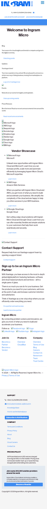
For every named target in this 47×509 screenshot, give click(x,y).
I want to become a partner (12, 310)
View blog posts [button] (9, 58)
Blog (35, 347)
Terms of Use (38, 345)
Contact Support (9, 260)
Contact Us (37, 353)
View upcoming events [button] (11, 98)
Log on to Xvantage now (11, 82)
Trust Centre (38, 361)
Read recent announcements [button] (13, 116)
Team (35, 358)
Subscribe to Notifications (16, 417)
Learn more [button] (12, 179)
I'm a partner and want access (13, 306)
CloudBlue (21, 345)
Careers (36, 350)
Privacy (5, 375)
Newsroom (37, 355)
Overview (21, 342)
